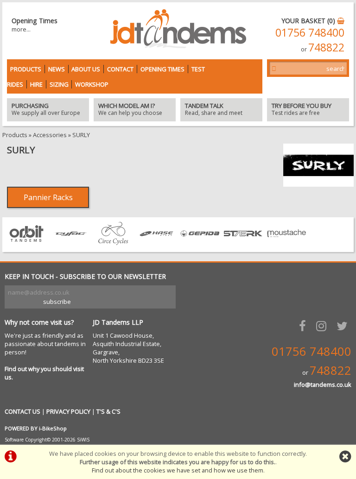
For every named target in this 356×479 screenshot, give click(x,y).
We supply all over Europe (46, 110)
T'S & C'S (108, 411)
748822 (326, 47)
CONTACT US (22, 411)
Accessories (50, 135)
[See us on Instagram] (323, 326)
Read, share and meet (213, 110)
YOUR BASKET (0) (309, 20)
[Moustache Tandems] (286, 242)
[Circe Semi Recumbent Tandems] (113, 242)
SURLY (81, 135)
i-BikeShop (53, 428)
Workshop (91, 84)
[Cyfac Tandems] (70, 242)
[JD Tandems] (178, 45)
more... (21, 29)
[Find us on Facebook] (304, 326)
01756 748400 (309, 32)
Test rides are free (301, 110)
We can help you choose (130, 110)
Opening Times (162, 69)
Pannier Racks (48, 197)
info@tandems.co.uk (322, 384)
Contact (120, 69)
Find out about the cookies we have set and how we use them (177, 470)
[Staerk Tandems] (243, 242)
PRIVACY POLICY (68, 411)
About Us (85, 69)
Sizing (59, 84)
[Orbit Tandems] (26, 242)
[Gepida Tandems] (199, 242)
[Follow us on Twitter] (344, 326)
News (56, 69)
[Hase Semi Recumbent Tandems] (156, 242)
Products (25, 69)
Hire (36, 84)
